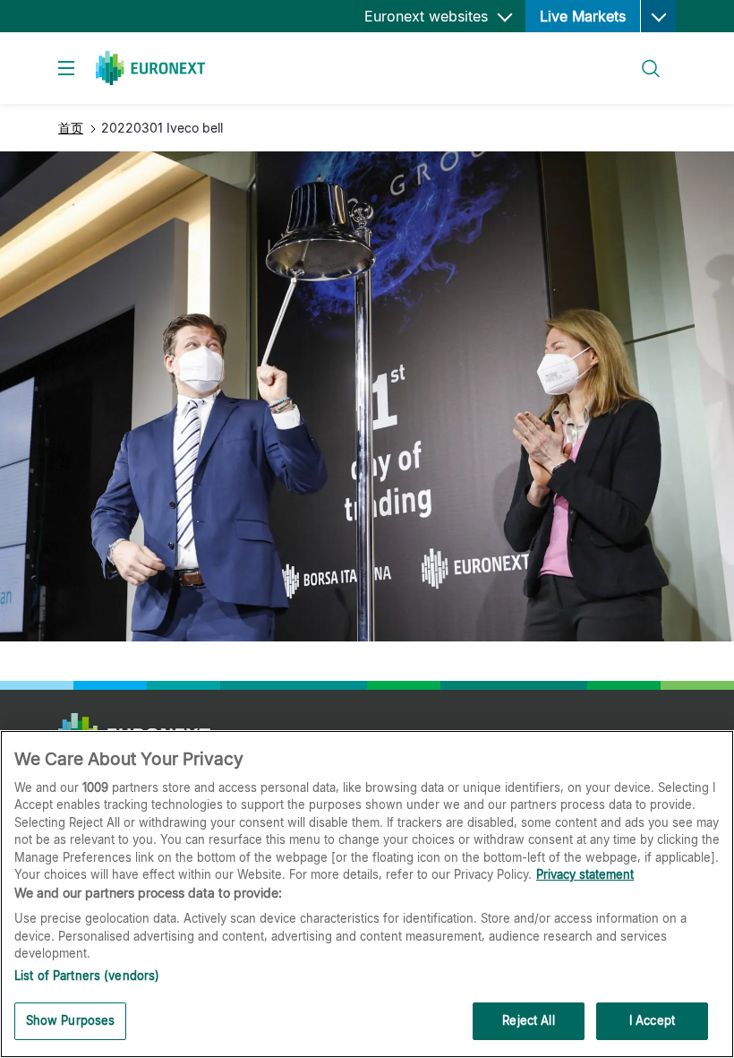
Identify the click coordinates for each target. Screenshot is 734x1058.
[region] (367, 894)
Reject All (528, 1020)
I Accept (652, 1020)
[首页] (150, 68)
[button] (658, 16)
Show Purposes (70, 1020)
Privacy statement (585, 874)
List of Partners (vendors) (86, 975)
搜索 (641, 57)
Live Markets (583, 16)
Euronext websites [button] (428, 16)
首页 (70, 127)
